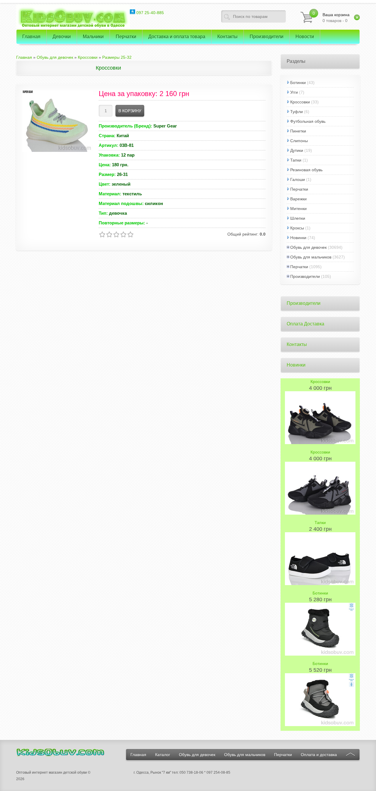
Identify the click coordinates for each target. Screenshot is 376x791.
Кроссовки (300, 102)
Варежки (298, 199)
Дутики (296, 150)
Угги (294, 92)
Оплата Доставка (305, 323)
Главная (138, 754)
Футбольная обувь (307, 121)
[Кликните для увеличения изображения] (57, 121)
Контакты (297, 344)
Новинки (298, 237)
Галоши (297, 179)
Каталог (162, 754)
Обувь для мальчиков (310, 257)
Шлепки (297, 218)
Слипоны (299, 140)
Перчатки (299, 189)
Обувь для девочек (308, 247)
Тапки (295, 160)
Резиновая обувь (306, 169)
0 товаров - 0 (336, 17)
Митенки (298, 208)
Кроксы (297, 228)
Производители (305, 276)
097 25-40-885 (149, 12)
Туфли (296, 111)
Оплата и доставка (319, 754)
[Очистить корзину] (357, 17)
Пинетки (298, 131)
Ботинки (298, 82)
